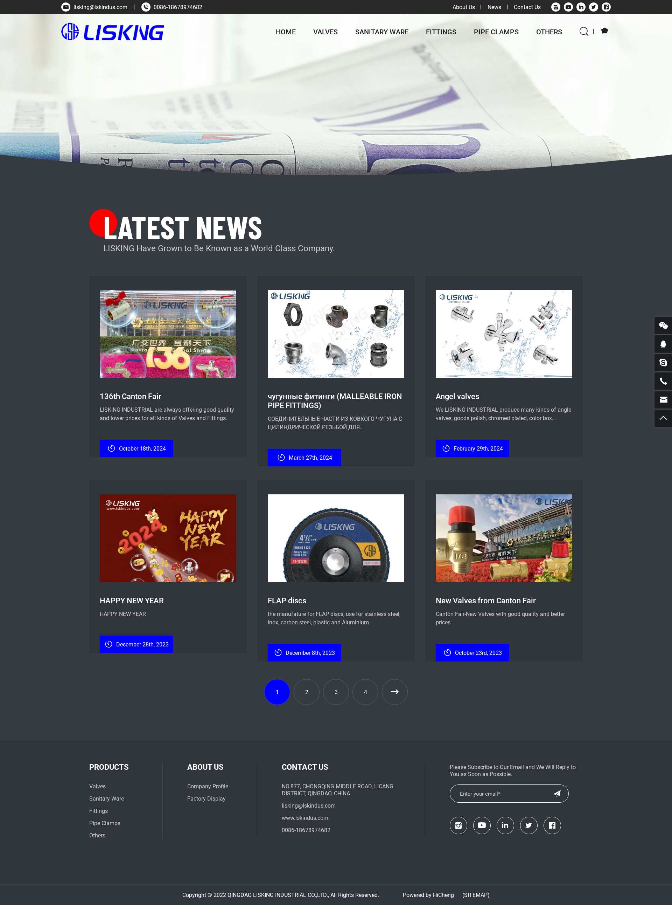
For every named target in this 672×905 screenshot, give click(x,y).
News (494, 7)
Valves (325, 31)
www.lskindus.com (305, 817)
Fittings (441, 31)
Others (549, 31)
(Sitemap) (476, 894)
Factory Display (206, 798)
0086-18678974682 (178, 7)
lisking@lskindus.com (100, 7)
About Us (464, 7)
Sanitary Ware (381, 31)
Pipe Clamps (496, 31)
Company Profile (207, 786)
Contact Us (527, 7)
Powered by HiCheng (428, 894)
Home (286, 31)
